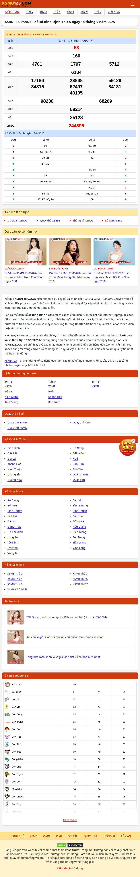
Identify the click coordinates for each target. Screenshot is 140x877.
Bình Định (13, 448)
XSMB (95, 386)
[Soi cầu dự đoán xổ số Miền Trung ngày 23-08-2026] (70, 251)
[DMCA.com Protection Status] (70, 845)
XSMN (8, 386)
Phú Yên (78, 469)
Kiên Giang (11, 396)
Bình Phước (14, 510)
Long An (12, 537)
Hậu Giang (79, 526)
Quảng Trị (79, 479)
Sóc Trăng (79, 537)
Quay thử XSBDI (50, 220)
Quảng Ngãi (14, 479)
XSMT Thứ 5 (23, 34)
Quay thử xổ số (14, 413)
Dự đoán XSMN (14, 268)
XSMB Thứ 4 (14, 579)
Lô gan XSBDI (113, 220)
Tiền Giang (11, 402)
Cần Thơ (78, 516)
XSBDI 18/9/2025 (82, 41)
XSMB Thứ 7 (80, 584)
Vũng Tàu (13, 553)
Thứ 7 (97, 11)
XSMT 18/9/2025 (45, 34)
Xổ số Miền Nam (15, 491)
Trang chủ (16, 836)
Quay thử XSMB (17, 422)
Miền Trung (12, 11)
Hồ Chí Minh (15, 532)
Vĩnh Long (79, 548)
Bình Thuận (80, 510)
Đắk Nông (79, 453)
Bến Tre (12, 505)
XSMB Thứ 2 (14, 573)
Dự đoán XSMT (58, 268)
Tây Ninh (12, 542)
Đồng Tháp (14, 526)
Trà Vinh (12, 548)
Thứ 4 (57, 11)
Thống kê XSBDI (83, 220)
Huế (50, 391)
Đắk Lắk (12, 453)
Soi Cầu (73, 836)
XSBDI (63, 41)
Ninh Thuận (14, 469)
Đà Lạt (9, 391)
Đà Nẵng (78, 448)
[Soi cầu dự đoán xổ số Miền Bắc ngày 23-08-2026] (114, 251)
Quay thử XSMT (82, 422)
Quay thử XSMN (17, 427)
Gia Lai (11, 458)
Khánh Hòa (55, 396)
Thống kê (109, 836)
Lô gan (126, 836)
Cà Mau (12, 516)
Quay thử (90, 836)
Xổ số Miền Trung (16, 439)
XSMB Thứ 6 (14, 584)
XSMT (8, 34)
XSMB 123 (11, 360)
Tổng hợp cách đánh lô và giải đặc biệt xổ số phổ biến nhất (63, 657)
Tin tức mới (12, 601)
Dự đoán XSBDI (17, 220)
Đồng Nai (79, 521)
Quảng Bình (14, 474)
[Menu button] (133, 4)
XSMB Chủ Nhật (17, 589)
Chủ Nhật (114, 11)
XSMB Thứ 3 (80, 573)
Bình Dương (80, 505)
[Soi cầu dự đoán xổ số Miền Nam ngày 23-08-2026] (25, 251)
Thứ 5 (70, 11)
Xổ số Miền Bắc (14, 564)
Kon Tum (53, 402)
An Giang (13, 500)
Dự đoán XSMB (103, 268)
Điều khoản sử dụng (70, 868)
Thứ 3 (43, 11)
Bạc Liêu (78, 500)
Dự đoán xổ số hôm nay (21, 232)
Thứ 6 (84, 11)
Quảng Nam (80, 474)
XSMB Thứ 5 (80, 579)
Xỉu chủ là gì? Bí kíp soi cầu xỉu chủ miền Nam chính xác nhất (64, 637)
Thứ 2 (29, 11)
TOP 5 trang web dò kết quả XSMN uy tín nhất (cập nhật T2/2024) (66, 617)
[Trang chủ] (16, 4)
